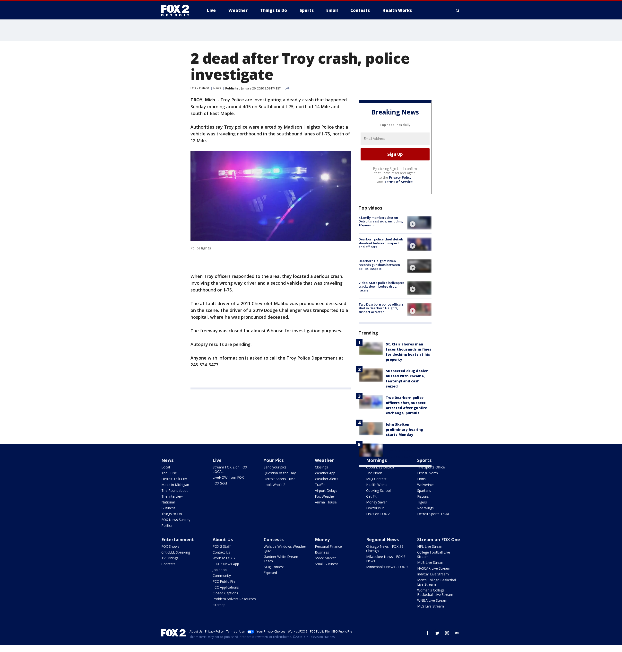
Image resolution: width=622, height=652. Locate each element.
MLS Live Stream (430, 606)
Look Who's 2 (274, 484)
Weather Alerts (326, 478)
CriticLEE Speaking (175, 552)
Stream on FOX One (438, 539)
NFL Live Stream (430, 546)
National (168, 502)
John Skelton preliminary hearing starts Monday (404, 429)
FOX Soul (220, 483)
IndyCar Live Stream (433, 574)
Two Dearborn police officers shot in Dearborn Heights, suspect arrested (381, 308)
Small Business (326, 564)
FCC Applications (226, 587)
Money (322, 539)
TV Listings (169, 558)
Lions (421, 478)
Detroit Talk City (174, 478)
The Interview (172, 496)
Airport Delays (326, 490)
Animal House (326, 502)
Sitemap (219, 604)
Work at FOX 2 (224, 558)
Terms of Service (398, 181)
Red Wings (425, 508)
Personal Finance (328, 546)
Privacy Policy (400, 177)
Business (168, 508)
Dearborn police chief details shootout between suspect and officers (381, 243)
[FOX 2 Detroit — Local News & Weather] (177, 10)
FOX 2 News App (226, 564)
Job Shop (220, 569)
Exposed (270, 572)
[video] (419, 222)
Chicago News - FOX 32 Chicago (384, 548)
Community (222, 575)
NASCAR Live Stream (433, 568)
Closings (321, 467)
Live (217, 460)
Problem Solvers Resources (234, 599)
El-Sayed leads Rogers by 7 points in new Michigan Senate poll (408, 451)
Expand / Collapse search (458, 10)
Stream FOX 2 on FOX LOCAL (230, 469)
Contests (168, 564)
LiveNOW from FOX (228, 477)
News (217, 88)
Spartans (424, 490)
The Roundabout (174, 490)
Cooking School (378, 490)
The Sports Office (431, 467)
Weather (324, 460)
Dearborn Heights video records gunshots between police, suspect (379, 265)
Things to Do (171, 513)
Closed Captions (225, 593)
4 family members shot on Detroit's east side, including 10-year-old (381, 221)
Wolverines (425, 484)
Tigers (422, 502)
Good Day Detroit (380, 467)
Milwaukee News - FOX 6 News (386, 558)
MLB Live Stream (430, 562)
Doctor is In (375, 508)
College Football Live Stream (433, 554)
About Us (223, 539)
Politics (167, 525)
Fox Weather (325, 496)
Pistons (423, 496)
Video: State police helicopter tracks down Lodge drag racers (381, 286)
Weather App (325, 473)
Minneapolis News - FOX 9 (387, 566)
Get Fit (371, 496)
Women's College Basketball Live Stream (435, 592)
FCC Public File (224, 581)
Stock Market (325, 558)
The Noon (374, 473)
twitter (437, 633)
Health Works (376, 484)
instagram (447, 633)
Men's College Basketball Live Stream (437, 582)
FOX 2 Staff (221, 546)
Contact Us (221, 552)
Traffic (320, 484)
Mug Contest (376, 478)
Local (165, 467)
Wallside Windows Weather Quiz (285, 548)
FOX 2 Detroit (199, 88)
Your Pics (274, 460)
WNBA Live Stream (432, 600)
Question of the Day (280, 473)
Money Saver (376, 502)
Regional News (382, 539)
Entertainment (177, 539)
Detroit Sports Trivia (279, 478)
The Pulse (169, 473)
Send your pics (275, 467)
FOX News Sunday (175, 519)
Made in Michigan (175, 484)
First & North (427, 473)
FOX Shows (170, 546)
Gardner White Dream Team (281, 558)
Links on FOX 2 (378, 513)
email (457, 633)
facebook (428, 633)
